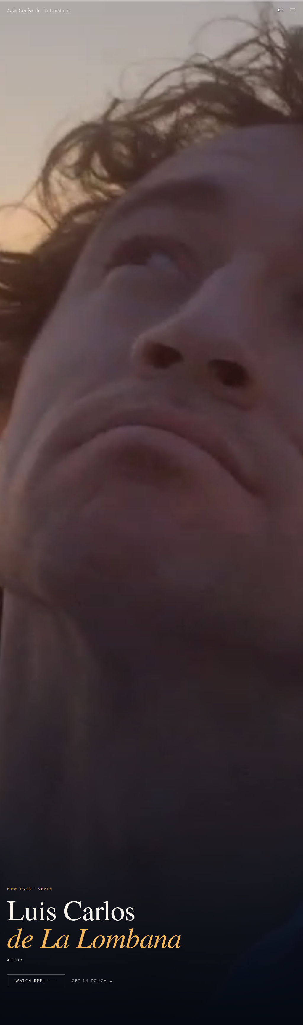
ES (281, 10)
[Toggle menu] (292, 10)
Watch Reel (31, 980)
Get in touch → (93, 980)
